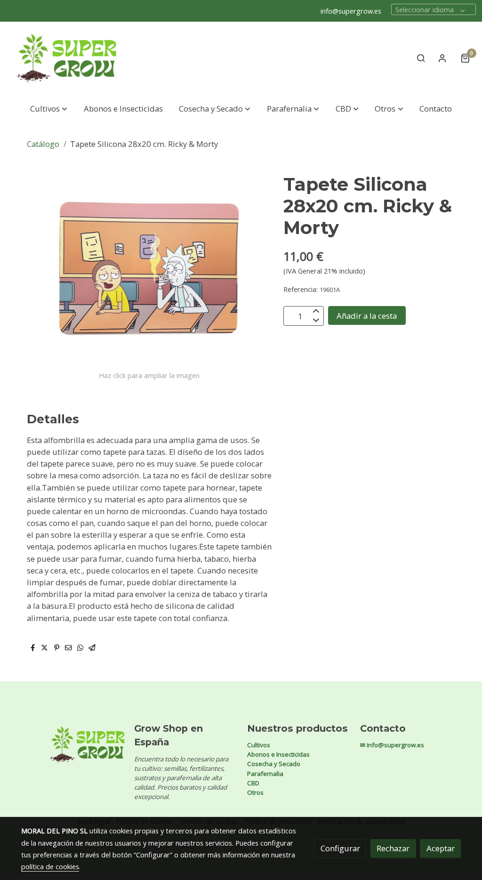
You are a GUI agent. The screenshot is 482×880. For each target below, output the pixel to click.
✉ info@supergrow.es (392, 745)
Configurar (340, 848)
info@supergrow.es (351, 11)
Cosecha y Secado (273, 763)
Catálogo (43, 143)
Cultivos (258, 745)
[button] (48, 108)
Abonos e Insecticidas (278, 754)
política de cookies (50, 866)
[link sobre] (71, 744)
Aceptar (440, 848)
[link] (66, 58)
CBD (253, 783)
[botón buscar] (421, 58)
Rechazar (393, 848)
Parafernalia (265, 773)
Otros (255, 792)
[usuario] (442, 58)
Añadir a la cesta (367, 315)
